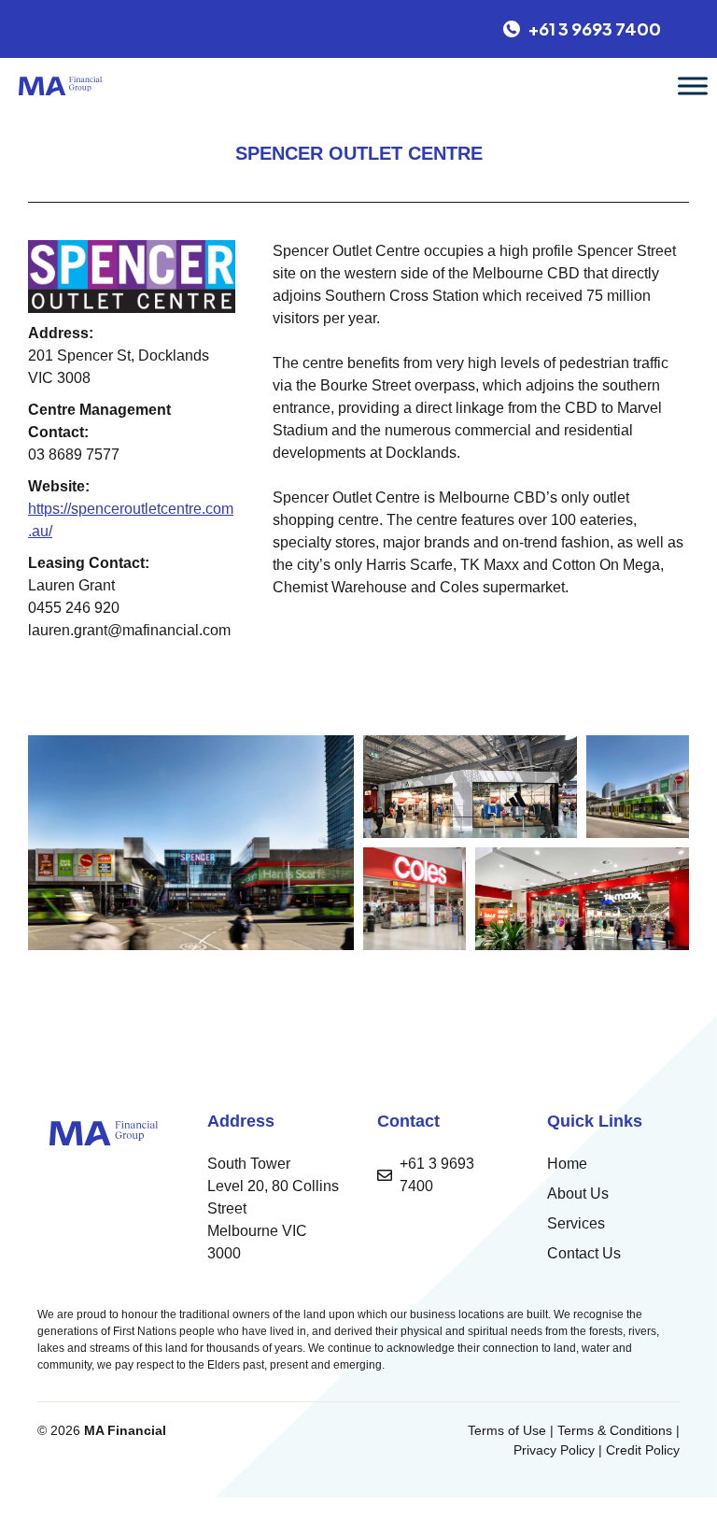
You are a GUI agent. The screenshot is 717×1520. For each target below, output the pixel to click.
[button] (191, 842)
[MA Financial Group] (60, 86)
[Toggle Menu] (693, 85)
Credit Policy (643, 1449)
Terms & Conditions (614, 1430)
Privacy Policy (554, 1449)
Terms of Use (507, 1430)
